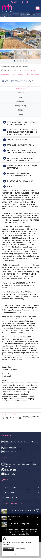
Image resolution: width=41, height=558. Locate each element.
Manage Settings (20, 548)
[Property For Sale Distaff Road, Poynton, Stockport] (4, 511)
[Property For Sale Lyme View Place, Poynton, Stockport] (4, 524)
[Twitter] (6, 417)
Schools (20, 114)
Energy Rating (20, 106)
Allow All (9, 549)
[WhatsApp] (13, 417)
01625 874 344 (10, 470)
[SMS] (16, 417)
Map (20, 97)
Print (27, 74)
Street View (20, 101)
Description (20, 88)
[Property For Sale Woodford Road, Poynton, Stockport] (4, 518)
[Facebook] (31, 2)
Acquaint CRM (24, 534)
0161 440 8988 (10, 448)
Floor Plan (20, 93)
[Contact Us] (27, 2)
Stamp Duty (5, 74)
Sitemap (24, 532)
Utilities (20, 110)
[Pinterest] (10, 417)
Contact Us (35, 74)
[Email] (20, 417)
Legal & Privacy (13, 532)
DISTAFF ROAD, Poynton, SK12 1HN (21, 510)
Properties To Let (8, 492)
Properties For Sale (8, 487)
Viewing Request (17, 74)
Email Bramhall (10, 452)
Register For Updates (9, 497)
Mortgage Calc (30, 70)
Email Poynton (10, 474)
